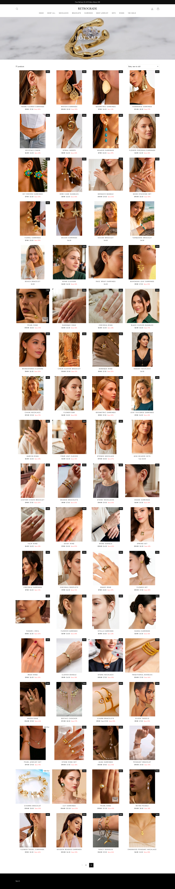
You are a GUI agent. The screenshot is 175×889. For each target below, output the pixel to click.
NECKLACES (63, 13)
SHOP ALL (51, 13)
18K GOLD (132, 13)
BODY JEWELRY (102, 13)
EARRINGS (89, 13)
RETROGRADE (87, 8)
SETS (114, 13)
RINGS (121, 13)
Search (18, 881)
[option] (87, 2)
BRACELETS (76, 13)
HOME (41, 13)
